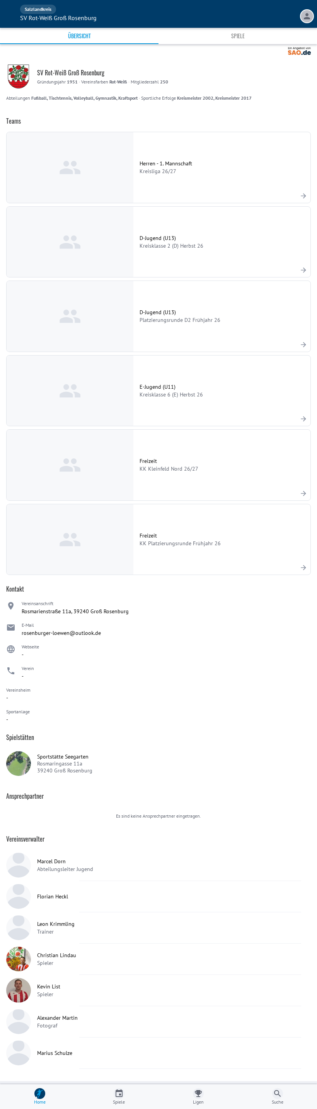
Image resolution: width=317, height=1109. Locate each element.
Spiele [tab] (238, 36)
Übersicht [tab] (79, 36)
